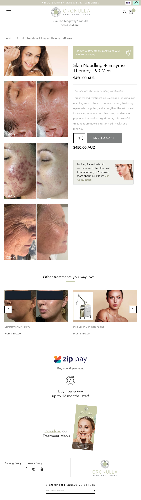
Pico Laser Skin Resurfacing (88, 326)
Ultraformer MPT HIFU (17, 326)
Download (53, 431)
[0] (131, 12)
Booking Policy (12, 463)
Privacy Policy (34, 463)
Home (7, 38)
